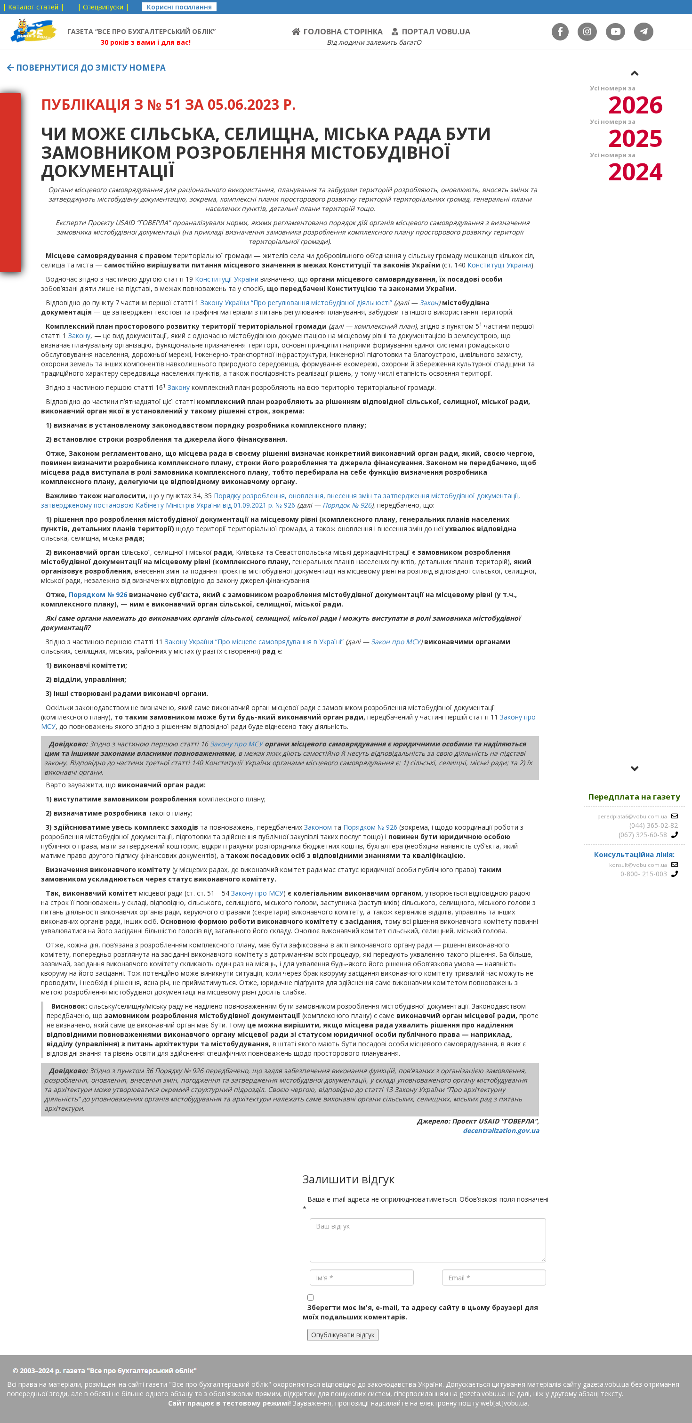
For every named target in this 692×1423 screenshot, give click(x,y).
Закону (79, 335)
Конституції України (499, 264)
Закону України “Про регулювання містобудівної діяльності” (296, 302)
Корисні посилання (179, 6)
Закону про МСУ (236, 743)
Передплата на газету (634, 796)
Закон (428, 302)
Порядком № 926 (98, 594)
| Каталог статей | (33, 6)
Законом (318, 827)
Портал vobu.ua (436, 31)
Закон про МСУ (395, 641)
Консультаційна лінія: (634, 854)
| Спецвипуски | (103, 6)
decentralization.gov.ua (501, 1130)
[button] (634, 73)
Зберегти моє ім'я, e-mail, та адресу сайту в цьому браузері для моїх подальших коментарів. (420, 1312)
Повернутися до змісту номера (90, 67)
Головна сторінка (343, 31)
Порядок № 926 (346, 505)
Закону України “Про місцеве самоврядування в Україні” (254, 641)
